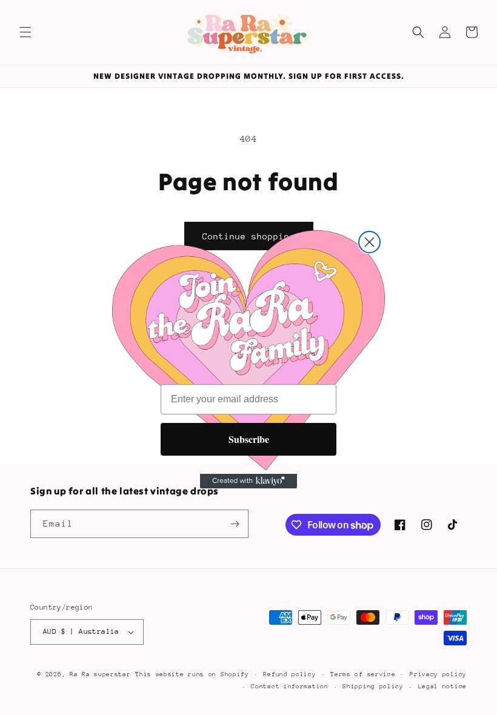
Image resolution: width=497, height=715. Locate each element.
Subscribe (248, 439)
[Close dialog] (369, 242)
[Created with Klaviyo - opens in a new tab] (248, 481)
